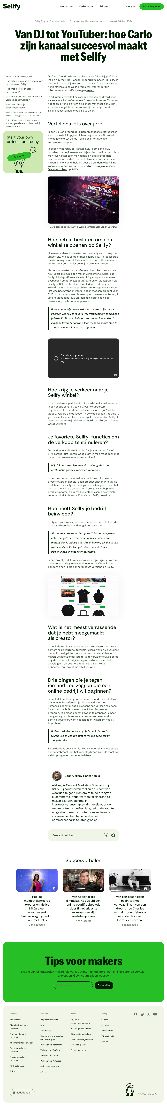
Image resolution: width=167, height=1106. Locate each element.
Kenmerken (66, 6)
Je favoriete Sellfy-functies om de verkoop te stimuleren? (24, 98)
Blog (42, 1025)
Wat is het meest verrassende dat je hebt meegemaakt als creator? (24, 114)
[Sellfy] (12, 6)
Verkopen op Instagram (51, 1044)
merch (90, 90)
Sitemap (105, 1041)
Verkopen (84, 6)
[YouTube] (155, 1014)
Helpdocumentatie (49, 1019)
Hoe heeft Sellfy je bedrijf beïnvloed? (15, 106)
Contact (105, 1025)
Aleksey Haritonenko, (87, 21)
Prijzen (104, 6)
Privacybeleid (107, 1036)
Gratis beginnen (151, 6)
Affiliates (44, 1072)
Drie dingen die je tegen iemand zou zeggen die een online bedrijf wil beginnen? (23, 123)
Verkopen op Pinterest (50, 1061)
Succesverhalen (58, 21)
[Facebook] (135, 1014)
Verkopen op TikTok (49, 1055)
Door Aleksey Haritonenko (82, 776)
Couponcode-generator (82, 1039)
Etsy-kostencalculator (81, 1034)
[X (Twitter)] (149, 1014)
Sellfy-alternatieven (49, 1066)
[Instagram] (142, 1014)
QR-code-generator (80, 1044)
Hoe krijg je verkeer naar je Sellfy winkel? (20, 90)
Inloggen (130, 6)
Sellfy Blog (40, 21)
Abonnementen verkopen (21, 1043)
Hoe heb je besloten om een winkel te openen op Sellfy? (24, 82)
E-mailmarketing (78, 1050)
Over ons (105, 1019)
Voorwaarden (107, 1030)
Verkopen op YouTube (50, 1050)
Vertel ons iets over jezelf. (19, 76)
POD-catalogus (17, 1066)
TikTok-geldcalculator (81, 1028)
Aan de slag (45, 1030)
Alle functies (15, 1019)
